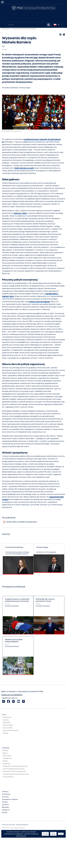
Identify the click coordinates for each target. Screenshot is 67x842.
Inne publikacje (8, 776)
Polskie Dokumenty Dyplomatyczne (15, 766)
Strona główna (5, 28)
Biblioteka (5, 807)
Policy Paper (7, 755)
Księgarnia (5, 810)
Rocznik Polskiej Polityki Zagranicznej (15, 774)
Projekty (5, 802)
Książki (5, 761)
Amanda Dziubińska (10, 87)
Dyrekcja (6, 720)
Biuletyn (5, 750)
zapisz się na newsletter (11, 695)
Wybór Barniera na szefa (24, 168)
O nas (4, 714)
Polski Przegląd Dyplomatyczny (14, 769)
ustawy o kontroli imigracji (39, 301)
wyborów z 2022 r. (20, 213)
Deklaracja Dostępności (22, 824)
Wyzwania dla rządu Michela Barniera (24, 28)
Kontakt (5, 733)
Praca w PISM (7, 728)
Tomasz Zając (24, 87)
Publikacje (5, 748)
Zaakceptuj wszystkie (45, 833)
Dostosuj (61, 833)
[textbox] (58, 25)
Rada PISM (6, 722)
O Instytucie (7, 717)
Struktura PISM (8, 725)
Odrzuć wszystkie (53, 833)
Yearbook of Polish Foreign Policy (14, 771)
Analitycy (5, 791)
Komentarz (6, 763)
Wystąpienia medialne (10, 799)
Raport (5, 753)
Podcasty (5, 797)
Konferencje (6, 794)
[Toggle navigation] (2, 2)
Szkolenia (5, 804)
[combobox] (58, 25)
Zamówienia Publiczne (10, 730)
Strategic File (7, 758)
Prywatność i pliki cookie (8, 824)
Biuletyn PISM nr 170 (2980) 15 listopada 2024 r (22, 522)
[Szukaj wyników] (48, 25)
